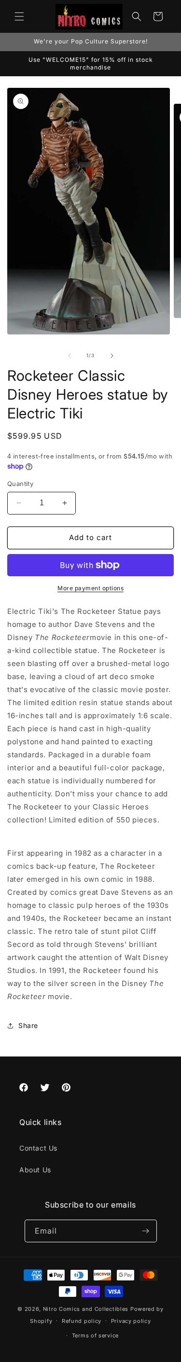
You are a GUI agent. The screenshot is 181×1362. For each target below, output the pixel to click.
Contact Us (38, 1148)
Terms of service (95, 1335)
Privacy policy (131, 1321)
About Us (35, 1170)
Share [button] (28, 1025)
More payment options (90, 588)
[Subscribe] (145, 1231)
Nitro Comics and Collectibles (85, 1309)
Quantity (20, 483)
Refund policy (81, 1321)
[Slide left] (69, 355)
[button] (19, 16)
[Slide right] (112, 355)
